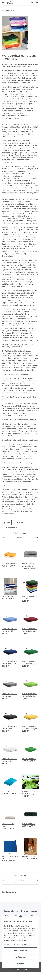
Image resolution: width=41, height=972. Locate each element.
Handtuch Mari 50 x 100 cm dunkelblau (9, 662)
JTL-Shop (24, 969)
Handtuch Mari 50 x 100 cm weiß (9, 760)
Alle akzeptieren (20, 950)
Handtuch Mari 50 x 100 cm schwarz (9, 727)
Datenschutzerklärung (22, 944)
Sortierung (19, 523)
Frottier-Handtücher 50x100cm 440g (30, 792)
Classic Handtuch (29, 759)
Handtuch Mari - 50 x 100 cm (30, 597)
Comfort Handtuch (29, 856)
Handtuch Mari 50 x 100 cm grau (9, 695)
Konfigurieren (20, 957)
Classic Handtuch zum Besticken (29, 565)
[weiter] (37, 538)
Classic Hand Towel (9, 596)
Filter (7, 523)
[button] (24, 2)
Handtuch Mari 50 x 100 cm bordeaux (29, 630)
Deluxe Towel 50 (28, 824)
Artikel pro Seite (11, 528)
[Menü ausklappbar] (3, 1)
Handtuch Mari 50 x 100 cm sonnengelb (29, 727)
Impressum (8, 944)
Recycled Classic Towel (8, 825)
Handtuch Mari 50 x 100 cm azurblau (9, 630)
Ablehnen (20, 963)
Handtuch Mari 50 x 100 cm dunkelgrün (29, 662)
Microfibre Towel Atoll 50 (10, 857)
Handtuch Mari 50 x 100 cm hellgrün (29, 695)
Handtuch (5, 791)
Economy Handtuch (9, 564)
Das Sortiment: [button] (9, 892)
